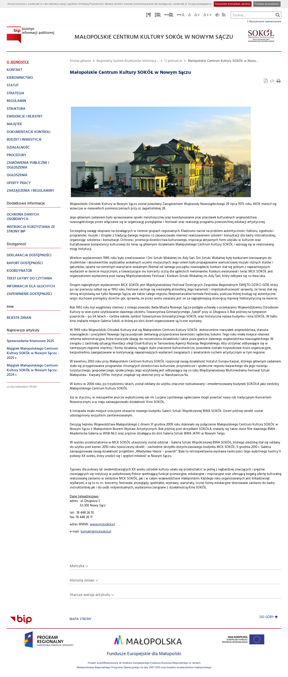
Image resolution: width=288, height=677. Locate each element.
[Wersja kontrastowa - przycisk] (217, 15)
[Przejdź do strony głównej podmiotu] (30, 35)
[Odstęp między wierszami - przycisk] (157, 15)
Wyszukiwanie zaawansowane (264, 22)
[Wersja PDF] (266, 81)
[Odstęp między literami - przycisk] (148, 15)
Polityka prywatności (267, 4)
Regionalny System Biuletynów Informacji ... (128, 61)
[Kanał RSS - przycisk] (224, 15)
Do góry (267, 617)
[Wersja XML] (272, 81)
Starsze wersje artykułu (90, 595)
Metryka (77, 566)
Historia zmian (82, 580)
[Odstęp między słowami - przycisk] (169, 15)
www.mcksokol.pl (102, 524)
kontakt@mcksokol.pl (96, 531)
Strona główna (80, 61)
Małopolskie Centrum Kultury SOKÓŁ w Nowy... (223, 61)
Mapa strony (81, 619)
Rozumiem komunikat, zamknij (232, 4)
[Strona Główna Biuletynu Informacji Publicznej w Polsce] (21, 619)
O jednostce (173, 61)
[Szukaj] (278, 15)
